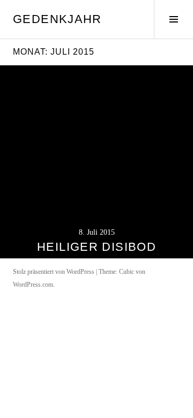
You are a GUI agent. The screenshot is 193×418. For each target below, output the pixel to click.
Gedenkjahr (57, 19)
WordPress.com (33, 284)
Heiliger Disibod (96, 246)
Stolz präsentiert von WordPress (53, 271)
